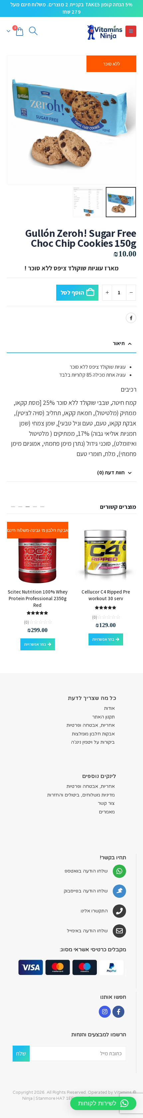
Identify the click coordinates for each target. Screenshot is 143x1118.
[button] (130, 31)
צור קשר (106, 803)
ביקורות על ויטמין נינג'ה (93, 742)
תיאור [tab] (119, 343)
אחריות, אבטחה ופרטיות (91, 725)
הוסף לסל (72, 292)
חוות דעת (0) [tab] (111, 472)
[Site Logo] (104, 31)
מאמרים (107, 812)
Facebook (131, 318)
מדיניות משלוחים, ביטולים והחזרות (81, 795)
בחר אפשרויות (103, 639)
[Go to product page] (105, 552)
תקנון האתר (103, 717)
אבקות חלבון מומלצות (93, 734)
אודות (109, 708)
